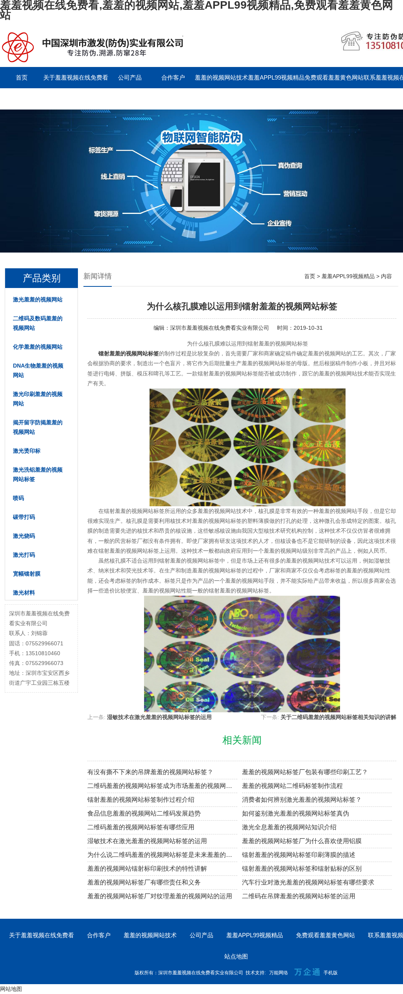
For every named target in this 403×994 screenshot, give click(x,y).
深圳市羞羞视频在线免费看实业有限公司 (219, 328)
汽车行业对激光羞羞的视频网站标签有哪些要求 (308, 882)
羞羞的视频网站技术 (221, 77)
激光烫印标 (27, 451)
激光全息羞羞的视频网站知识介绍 (289, 827)
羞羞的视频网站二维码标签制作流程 (292, 785)
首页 (22, 77)
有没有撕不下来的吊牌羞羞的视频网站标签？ (150, 772)
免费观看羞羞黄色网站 (334, 77)
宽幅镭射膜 (27, 573)
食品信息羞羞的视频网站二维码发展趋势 (144, 813)
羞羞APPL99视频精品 (276, 77)
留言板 (22, 98)
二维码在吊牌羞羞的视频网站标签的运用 (298, 896)
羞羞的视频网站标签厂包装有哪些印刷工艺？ (305, 772)
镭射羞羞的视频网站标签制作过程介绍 (140, 799)
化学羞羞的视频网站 (38, 347)
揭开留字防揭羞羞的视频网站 (38, 427)
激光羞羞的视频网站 (38, 299)
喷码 (18, 498)
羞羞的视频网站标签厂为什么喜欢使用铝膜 (302, 841)
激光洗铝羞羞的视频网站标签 (38, 474)
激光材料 (24, 592)
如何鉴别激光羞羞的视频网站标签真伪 (295, 813)
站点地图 (236, 956)
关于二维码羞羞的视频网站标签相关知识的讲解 (338, 717)
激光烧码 (24, 536)
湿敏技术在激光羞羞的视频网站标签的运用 (159, 717)
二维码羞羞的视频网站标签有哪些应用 (140, 827)
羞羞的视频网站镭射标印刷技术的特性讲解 (147, 868)
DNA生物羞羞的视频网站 (38, 370)
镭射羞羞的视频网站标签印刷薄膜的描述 (298, 854)
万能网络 (278, 972)
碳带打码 (24, 517)
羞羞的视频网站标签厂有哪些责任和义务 (144, 882)
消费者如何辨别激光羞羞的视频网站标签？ (302, 799)
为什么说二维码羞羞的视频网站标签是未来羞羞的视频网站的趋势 (162, 854)
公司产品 (130, 77)
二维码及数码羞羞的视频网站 (38, 323)
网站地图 (11, 989)
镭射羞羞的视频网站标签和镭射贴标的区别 (302, 868)
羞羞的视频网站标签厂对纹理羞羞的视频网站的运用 (159, 896)
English (64, 98)
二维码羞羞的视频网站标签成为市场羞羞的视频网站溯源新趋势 (162, 785)
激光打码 (24, 555)
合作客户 (173, 77)
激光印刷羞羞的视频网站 (38, 399)
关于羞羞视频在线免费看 (75, 77)
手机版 (331, 972)
